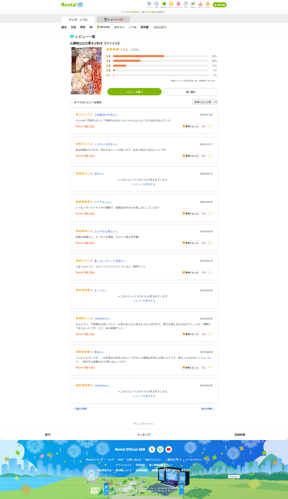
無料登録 (221, 4)
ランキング (143, 434)
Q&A (120, 459)
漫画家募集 (142, 470)
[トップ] (69, 5)
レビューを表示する (144, 184)
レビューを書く (134, 91)
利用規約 (140, 464)
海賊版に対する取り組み (164, 470)
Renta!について (94, 459)
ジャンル (158, 27)
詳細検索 (240, 434)
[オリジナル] (103, 27)
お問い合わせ (134, 459)
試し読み (191, 91)
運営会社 (185, 470)
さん (106, 114)
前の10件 (81, 408)
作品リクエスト (153, 459)
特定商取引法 (105, 470)
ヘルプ (110, 459)
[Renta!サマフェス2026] (80, 5)
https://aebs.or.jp (108, 493)
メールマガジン (194, 459)
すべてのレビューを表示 (88, 102)
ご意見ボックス (173, 459)
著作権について (124, 470)
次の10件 (206, 408)
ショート (115, 19)
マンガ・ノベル (78, 19)
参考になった (192, 126)
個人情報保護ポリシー (160, 464)
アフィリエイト (124, 464)
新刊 (47, 434)
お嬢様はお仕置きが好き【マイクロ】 (95, 43)
